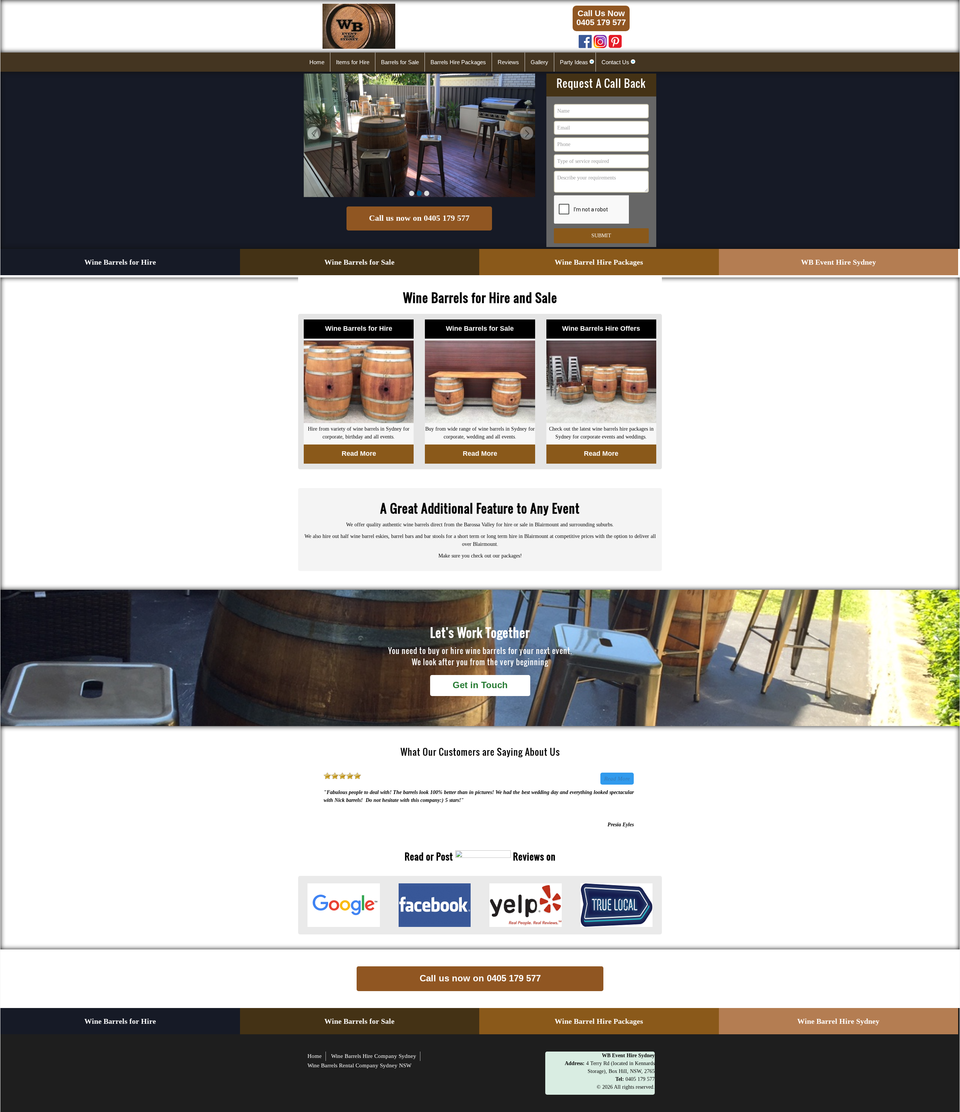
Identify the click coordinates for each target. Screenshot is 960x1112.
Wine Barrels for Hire (120, 262)
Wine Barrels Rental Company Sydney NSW (359, 1065)
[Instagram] (600, 39)
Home (315, 1056)
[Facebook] (585, 39)
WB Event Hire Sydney (838, 262)
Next (525, 134)
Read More (617, 779)
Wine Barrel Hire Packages (599, 262)
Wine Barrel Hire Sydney (838, 1021)
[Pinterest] (615, 39)
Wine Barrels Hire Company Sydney (373, 1056)
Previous (313, 134)
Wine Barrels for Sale (359, 262)
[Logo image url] (358, 26)
